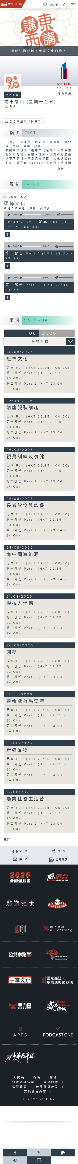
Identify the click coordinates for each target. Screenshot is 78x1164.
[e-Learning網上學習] (57, 928)
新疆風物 (17, 750)
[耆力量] (20, 1005)
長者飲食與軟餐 (25, 505)
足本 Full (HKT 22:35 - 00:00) (38, 368)
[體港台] (57, 877)
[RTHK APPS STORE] (20, 1031)
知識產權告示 (24, 1082)
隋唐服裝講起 (22, 408)
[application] (38, 215)
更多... (63, 168)
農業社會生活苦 (25, 799)
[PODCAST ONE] (57, 1031)
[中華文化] (20, 980)
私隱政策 (20, 1087)
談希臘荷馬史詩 (25, 701)
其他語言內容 (36, 1091)
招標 (54, 1077)
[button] (8, 214)
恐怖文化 (15, 203)
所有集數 (12, 95)
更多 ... (8, 839)
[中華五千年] (20, 1057)
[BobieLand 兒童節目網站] (57, 903)
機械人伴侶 (20, 603)
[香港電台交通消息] (15, 851)
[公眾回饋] (51, 859)
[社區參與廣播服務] (57, 954)
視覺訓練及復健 (25, 457)
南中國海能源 (22, 554)
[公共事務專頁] (20, 954)
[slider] (31, 214)
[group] (57, 214)
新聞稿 (20, 1077)
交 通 (23, 851)
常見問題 (52, 1082)
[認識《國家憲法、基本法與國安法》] (57, 980)
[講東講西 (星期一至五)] (7, 234)
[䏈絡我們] (15, 859)
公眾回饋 (62, 859)
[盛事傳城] (57, 1005)
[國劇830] (20, 928)
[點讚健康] (20, 903)
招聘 (38, 1077)
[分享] (53, 851)
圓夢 (11, 652)
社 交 (62, 851)
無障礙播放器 (48, 1087)
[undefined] (45, 4)
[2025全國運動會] (20, 877)
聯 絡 (23, 859)
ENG (52, 4)
